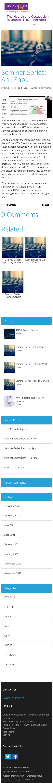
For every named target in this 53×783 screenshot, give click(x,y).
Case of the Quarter (14, 467)
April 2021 (9, 534)
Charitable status (34, 775)
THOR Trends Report (27, 330)
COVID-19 (9, 597)
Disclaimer (6, 767)
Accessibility (25, 771)
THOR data (10, 655)
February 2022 (12, 515)
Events (34, 87)
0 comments (45, 87)
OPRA (7, 635)
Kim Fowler (9, 87)
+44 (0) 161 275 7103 (13, 698)
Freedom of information (13, 775)
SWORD (8, 645)
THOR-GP (9, 664)
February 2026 (12, 506)
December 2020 (12, 563)
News (7, 626)
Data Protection (21, 767)
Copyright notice (9, 771)
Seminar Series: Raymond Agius (21, 448)
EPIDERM (9, 606)
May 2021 (9, 525)
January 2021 (11, 554)
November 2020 (12, 573)
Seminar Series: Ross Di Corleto (32, 380)
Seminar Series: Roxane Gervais (21, 438)
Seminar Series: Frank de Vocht (32, 364)
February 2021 (12, 544)
